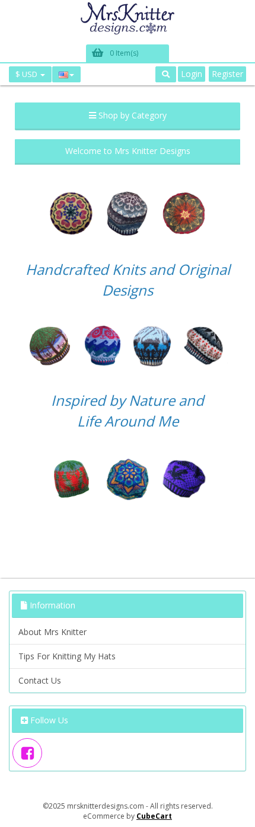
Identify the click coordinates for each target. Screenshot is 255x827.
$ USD (27, 74)
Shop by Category (131, 115)
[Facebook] (27, 753)
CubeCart (154, 816)
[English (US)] (66, 74)
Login (191, 73)
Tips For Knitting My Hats (67, 656)
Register (227, 73)
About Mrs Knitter (52, 631)
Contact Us (39, 680)
